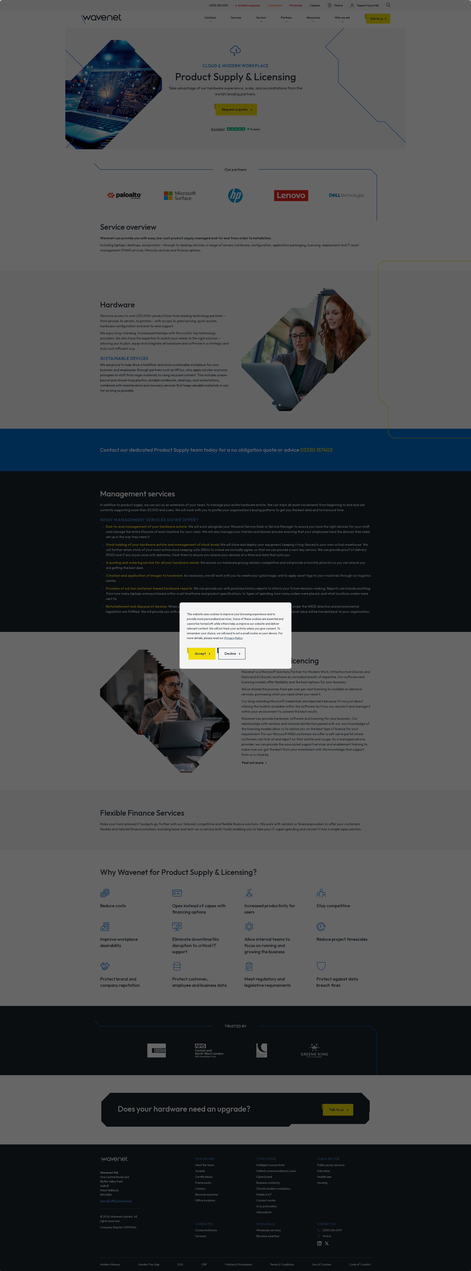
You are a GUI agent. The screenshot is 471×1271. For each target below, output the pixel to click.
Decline (230, 653)
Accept (200, 653)
